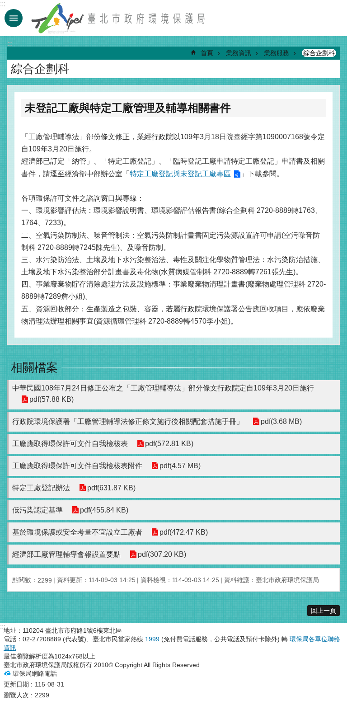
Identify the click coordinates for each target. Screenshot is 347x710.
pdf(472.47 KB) (183, 532)
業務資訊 (238, 52)
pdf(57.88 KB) (51, 399)
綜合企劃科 (319, 52)
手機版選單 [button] (14, 18)
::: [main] (10, 43)
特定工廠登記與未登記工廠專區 (180, 174)
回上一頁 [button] (323, 610)
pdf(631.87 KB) (111, 488)
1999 (152, 639)
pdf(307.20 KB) (162, 554)
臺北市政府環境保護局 (118, 18)
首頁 (207, 52)
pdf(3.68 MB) (281, 421)
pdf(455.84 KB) (104, 510)
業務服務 (276, 52)
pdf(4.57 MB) (180, 466)
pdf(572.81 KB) (169, 443)
